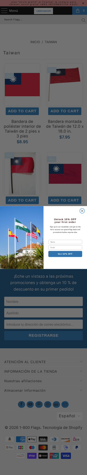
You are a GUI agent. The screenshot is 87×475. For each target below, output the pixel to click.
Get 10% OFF (65, 254)
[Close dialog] (82, 211)
